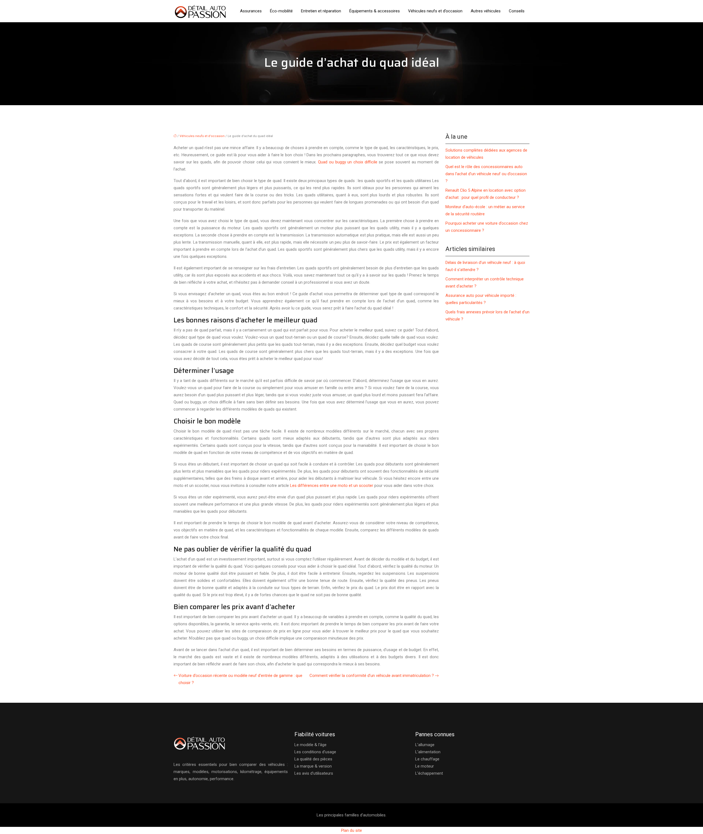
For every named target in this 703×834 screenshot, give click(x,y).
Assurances (251, 11)
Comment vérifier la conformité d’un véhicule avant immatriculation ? (371, 675)
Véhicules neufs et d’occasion (435, 11)
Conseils (517, 11)
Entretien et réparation (321, 11)
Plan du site (351, 830)
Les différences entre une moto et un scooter (331, 485)
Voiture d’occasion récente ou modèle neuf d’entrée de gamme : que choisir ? (240, 679)
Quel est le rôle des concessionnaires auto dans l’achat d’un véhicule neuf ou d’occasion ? (486, 173)
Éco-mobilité (281, 11)
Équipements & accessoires (374, 11)
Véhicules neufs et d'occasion (202, 136)
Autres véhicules (486, 11)
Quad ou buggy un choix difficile (347, 162)
